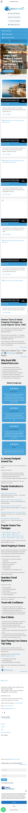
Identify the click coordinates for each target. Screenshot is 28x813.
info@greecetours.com (9, 708)
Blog (2, 729)
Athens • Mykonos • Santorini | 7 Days (11, 532)
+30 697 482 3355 (15, 654)
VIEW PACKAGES (14, 41)
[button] (26, 791)
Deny (14, 806)
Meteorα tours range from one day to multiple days (13, 512)
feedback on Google (15, 759)
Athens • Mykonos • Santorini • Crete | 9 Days (13, 536)
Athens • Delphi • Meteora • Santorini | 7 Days (13, 537)
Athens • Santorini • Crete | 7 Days (10, 534)
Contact (3, 726)
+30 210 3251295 (8, 706)
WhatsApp (11, 353)
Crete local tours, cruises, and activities (10, 518)
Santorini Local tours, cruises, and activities (11, 499)
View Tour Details (8, 71)
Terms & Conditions (5, 732)
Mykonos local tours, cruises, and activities (11, 506)
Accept (14, 802)
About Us (3, 724)
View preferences (14, 809)
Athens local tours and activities (8, 493)
